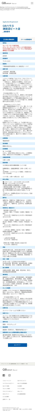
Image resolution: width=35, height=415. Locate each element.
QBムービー (20, 391)
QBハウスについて (22, 380)
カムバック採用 (6, 388)
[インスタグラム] (9, 375)
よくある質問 (6, 396)
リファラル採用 (21, 388)
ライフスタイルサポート (8, 383)
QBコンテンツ (6, 394)
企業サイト (5, 399)
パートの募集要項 (26, 39)
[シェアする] (4, 375)
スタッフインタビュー (8, 391)
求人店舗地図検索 (21, 394)
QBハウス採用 (6, 386)
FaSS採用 (20, 386)
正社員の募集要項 (8, 39)
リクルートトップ (7, 380)
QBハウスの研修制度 (22, 383)
